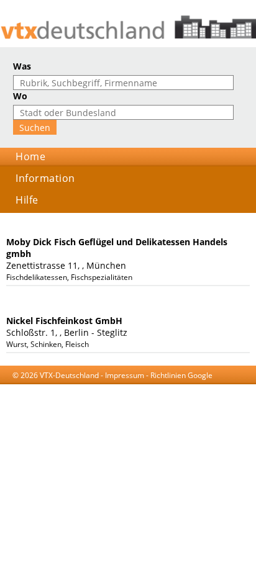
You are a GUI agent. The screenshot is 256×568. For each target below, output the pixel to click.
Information (45, 178)
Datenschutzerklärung (120, 387)
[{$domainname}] (128, 27)
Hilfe (27, 200)
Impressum (124, 375)
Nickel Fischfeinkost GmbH (64, 321)
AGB (68, 387)
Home (30, 156)
